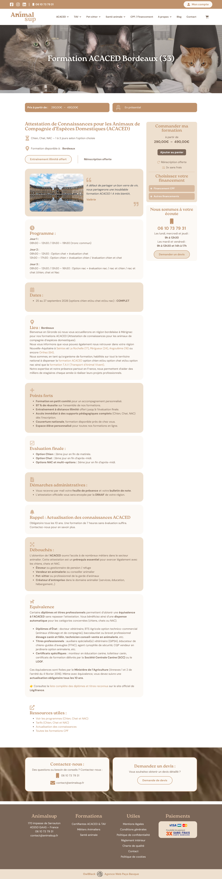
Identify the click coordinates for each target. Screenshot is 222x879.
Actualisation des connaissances (56, 727)
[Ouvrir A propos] (170, 17)
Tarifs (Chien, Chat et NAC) (52, 722)
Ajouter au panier (171, 152)
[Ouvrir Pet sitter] (99, 17)
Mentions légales (133, 824)
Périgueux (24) (99, 348)
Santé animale (89, 835)
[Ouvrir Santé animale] (124, 17)
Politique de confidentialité (133, 835)
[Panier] (207, 16)
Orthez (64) (46, 352)
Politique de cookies (133, 857)
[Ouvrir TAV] (80, 17)
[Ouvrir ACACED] (68, 17)
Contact (133, 851)
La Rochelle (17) (79, 348)
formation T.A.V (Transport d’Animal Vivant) (77, 365)
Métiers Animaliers (88, 829)
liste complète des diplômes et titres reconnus (79, 686)
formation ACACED (70, 360)
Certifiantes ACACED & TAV (89, 824)
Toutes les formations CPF (52, 731)
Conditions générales (133, 829)
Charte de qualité (133, 846)
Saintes (61, 348)
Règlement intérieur (133, 840)
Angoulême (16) (119, 348)
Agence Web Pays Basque (122, 874)
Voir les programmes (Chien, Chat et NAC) (62, 718)
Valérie (91, 199)
